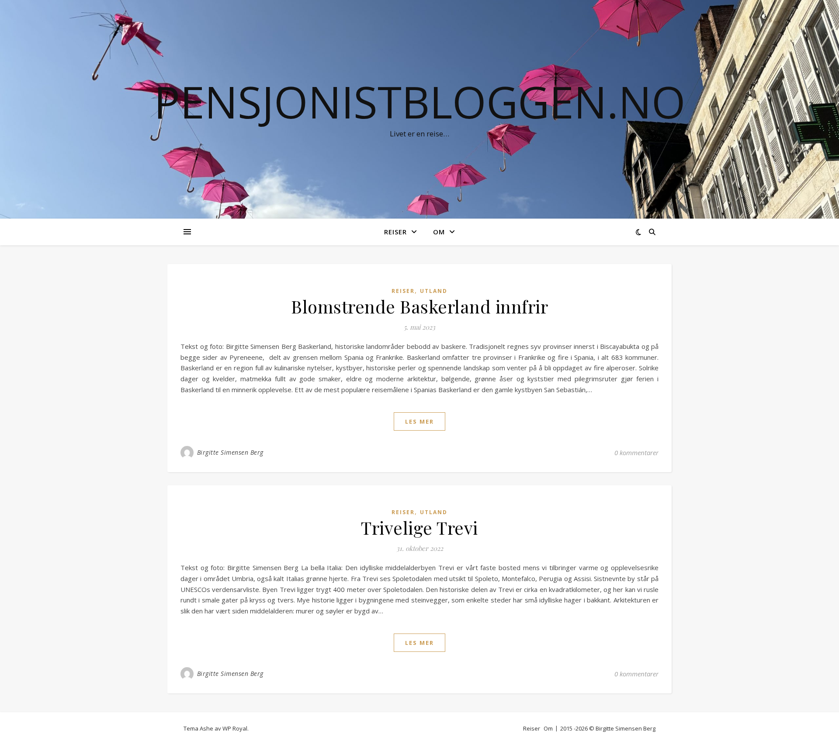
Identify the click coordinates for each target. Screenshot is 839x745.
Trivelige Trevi (419, 527)
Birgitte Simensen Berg (230, 452)
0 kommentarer (636, 452)
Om (439, 231)
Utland (433, 291)
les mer (419, 421)
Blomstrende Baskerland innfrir (419, 306)
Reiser (395, 231)
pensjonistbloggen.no (420, 101)
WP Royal (234, 728)
